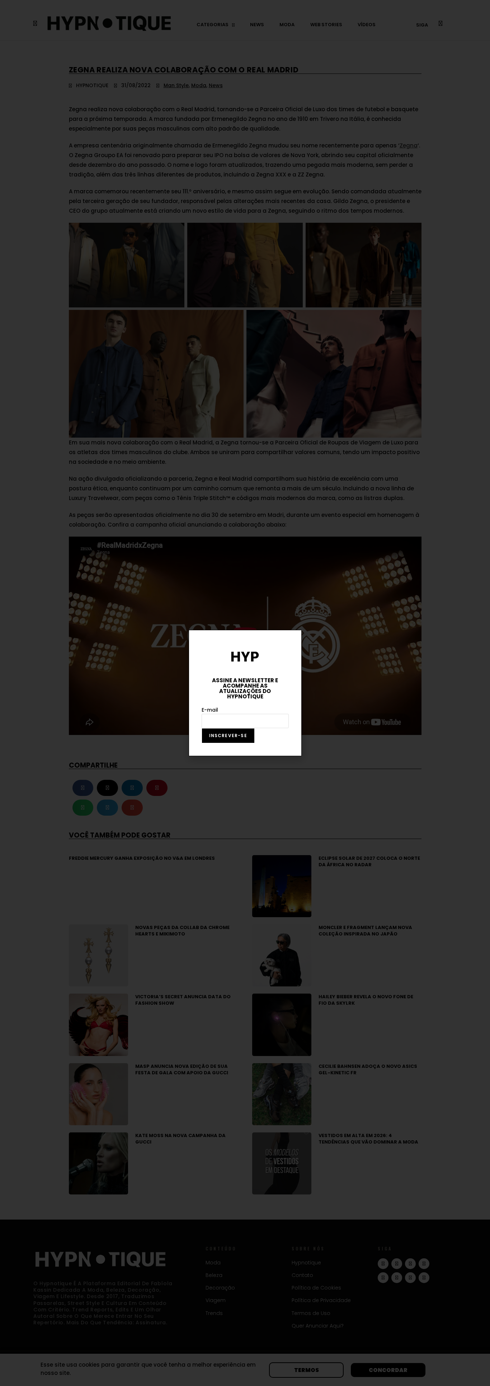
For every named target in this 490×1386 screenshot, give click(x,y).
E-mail (210, 709)
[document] (245, 693)
